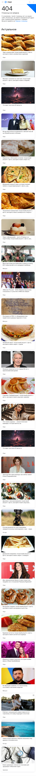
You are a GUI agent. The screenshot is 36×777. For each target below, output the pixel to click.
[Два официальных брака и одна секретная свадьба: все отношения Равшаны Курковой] (18, 574)
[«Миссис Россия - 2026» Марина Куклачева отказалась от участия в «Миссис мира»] (18, 284)
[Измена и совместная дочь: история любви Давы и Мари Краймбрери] (18, 653)
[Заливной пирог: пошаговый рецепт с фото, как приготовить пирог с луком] (18, 337)
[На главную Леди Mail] (9, 2)
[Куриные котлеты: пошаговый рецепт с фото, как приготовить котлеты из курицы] (18, 627)
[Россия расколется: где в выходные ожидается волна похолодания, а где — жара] (18, 521)
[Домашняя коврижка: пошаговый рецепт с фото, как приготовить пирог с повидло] (18, 548)
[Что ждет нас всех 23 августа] (18, 442)
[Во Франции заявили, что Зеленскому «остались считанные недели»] (18, 680)
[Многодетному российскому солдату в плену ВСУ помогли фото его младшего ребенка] (18, 258)
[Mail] (6, 2)
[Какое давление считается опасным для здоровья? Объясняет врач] (18, 759)
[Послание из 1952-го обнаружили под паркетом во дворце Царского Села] (18, 310)
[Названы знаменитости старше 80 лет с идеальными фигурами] (18, 363)
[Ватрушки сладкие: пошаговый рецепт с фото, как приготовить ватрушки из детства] (18, 601)
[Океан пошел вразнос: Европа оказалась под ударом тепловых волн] (18, 733)
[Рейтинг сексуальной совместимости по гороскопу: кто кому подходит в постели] (18, 706)
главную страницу (21, 21)
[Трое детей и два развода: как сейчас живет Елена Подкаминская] (18, 469)
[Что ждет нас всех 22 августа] (18, 99)
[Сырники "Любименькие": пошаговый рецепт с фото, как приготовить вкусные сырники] (18, 389)
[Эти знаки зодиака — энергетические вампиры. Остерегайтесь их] (18, 416)
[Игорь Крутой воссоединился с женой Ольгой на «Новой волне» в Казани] (18, 126)
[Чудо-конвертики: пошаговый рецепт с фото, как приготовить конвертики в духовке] (18, 46)
